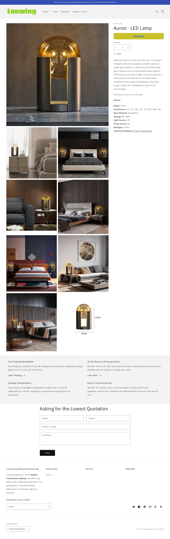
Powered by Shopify (158, 529)
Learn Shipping (15, 375)
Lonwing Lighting (147, 529)
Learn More (92, 375)
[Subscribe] (48, 507)
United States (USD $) (17, 529)
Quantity (117, 42)
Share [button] (118, 53)
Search (49, 474)
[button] (46, 11)
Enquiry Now (138, 36)
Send (47, 452)
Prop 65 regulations (143, 130)
